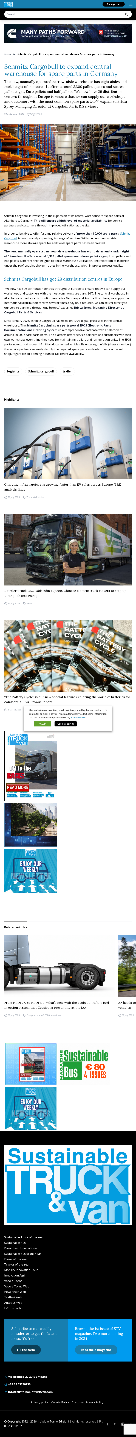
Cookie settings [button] (65, 723)
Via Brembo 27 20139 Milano (27, 1377)
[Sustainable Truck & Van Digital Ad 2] (68, 33)
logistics (13, 371)
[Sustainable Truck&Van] (8, 4)
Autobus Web (13, 1303)
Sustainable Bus (15, 1243)
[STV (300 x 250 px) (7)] (30, 1064)
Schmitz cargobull (41, 371)
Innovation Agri (14, 1275)
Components (33, 1015)
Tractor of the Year (17, 1264)
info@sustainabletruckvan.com (30, 1392)
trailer (67, 371)
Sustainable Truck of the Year (24, 1237)
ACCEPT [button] (43, 723)
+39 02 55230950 (18, 1384)
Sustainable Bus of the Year (22, 1254)
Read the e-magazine (96, 1350)
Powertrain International (20, 1248)
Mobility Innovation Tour (21, 1270)
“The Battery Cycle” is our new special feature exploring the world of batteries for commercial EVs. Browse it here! (67, 699)
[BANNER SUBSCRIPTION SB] (84, 1064)
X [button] (106, 710)
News (29, 603)
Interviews (56, 1015)
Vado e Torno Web (16, 1286)
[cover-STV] (68, 766)
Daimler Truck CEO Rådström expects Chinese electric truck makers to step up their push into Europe (65, 593)
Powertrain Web (15, 1292)
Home (7, 54)
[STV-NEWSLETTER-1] (68, 871)
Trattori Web (13, 1297)
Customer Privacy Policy (87, 1402)
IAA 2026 (45, 1015)
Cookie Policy (60, 1402)
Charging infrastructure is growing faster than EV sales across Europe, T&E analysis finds (62, 486)
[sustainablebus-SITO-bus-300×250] (68, 825)
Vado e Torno (13, 1281)
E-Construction (14, 1308)
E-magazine (113, 4)
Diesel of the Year (16, 1259)
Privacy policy (40, 1402)
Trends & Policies (35, 497)
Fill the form (26, 1350)
